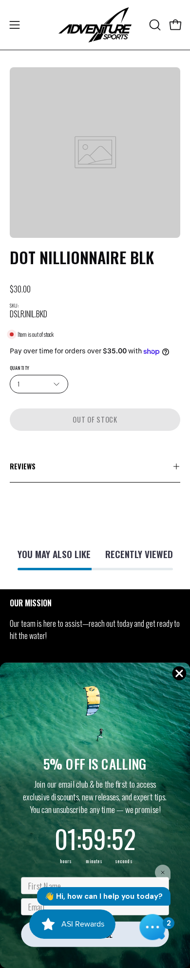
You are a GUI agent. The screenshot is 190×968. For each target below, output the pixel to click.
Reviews (23, 466)
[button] (154, 25)
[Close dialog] (179, 673)
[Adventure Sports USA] (95, 24)
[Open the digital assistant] (152, 927)
